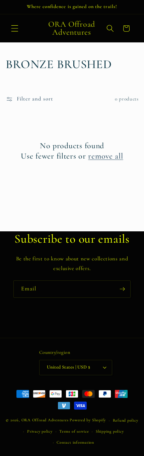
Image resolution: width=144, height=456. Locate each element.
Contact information (75, 442)
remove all (105, 156)
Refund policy (125, 420)
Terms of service (74, 431)
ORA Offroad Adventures (45, 420)
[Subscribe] (122, 289)
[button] (15, 28)
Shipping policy (110, 431)
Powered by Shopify (88, 420)
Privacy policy (40, 431)
